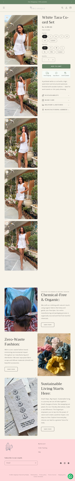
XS (45, 48)
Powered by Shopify (24, 474)
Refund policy (34, 474)
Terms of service (52, 474)
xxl (45, 40)
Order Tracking (42, 448)
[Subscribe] (35, 463)
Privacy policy (42, 474)
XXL (51, 52)
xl (67, 36)
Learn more (47, 324)
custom (53, 40)
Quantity (44, 56)
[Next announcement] (71, 2)
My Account (41, 444)
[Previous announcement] (4, 2)
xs (44, 36)
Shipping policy (62, 474)
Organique (16, 474)
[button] (4, 8)
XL (45, 52)
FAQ (39, 452)
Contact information (38, 476)
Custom (60, 52)
